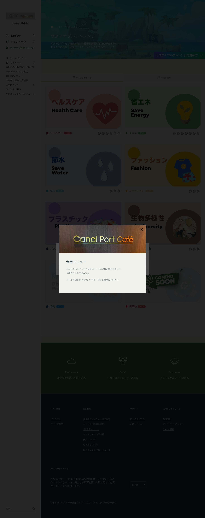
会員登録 (106, 279)
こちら (86, 272)
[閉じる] (141, 229)
